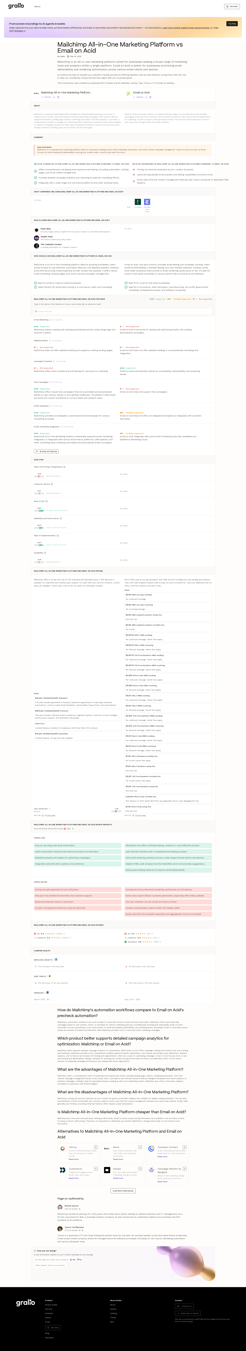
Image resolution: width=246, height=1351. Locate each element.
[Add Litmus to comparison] (96, 1147)
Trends (113, 1317)
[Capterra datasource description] (70, 938)
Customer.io (83, 1168)
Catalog (113, 1313)
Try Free (232, 24)
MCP (112, 1322)
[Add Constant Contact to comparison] (184, 1147)
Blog (47, 1333)
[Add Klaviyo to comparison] (140, 1169)
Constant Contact (172, 1147)
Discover (48, 1309)
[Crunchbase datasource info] (48, 992)
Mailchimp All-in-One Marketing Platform (65, 92)
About (37, 6)
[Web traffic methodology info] (47, 976)
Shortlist (234, 6)
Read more (74, 1159)
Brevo (127, 1147)
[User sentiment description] (49, 808)
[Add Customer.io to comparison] (96, 1169)
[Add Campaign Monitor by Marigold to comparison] (184, 1169)
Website (47, 97)
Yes (74, 1260)
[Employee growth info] (53, 960)
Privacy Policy (221, 1319)
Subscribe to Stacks (190, 1313)
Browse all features (48, 451)
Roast (47, 1322)
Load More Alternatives (123, 1191)
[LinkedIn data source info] (56, 959)
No (80, 1260)
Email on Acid (141, 92)
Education (49, 1338)
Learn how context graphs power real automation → (187, 28)
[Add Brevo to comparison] (140, 1147)
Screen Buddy (51, 1305)
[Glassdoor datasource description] (160, 942)
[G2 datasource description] (64, 933)
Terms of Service (181, 1321)
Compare (49, 1313)
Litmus (83, 1147)
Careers (113, 1309)
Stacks (48, 1317)
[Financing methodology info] (45, 992)
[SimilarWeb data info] (50, 976)
